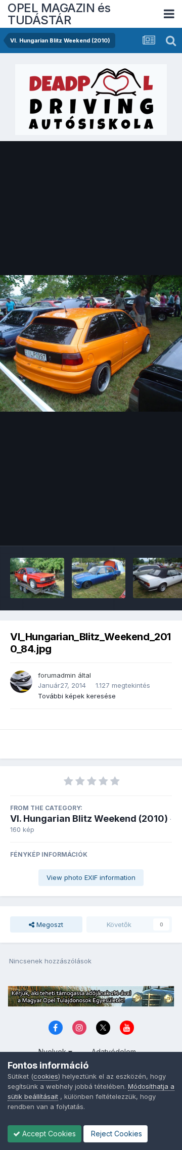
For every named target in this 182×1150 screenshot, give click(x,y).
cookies (45, 1076)
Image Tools (140, 527)
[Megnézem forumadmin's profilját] (21, 682)
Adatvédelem (114, 1051)
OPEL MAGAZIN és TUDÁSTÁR (59, 14)
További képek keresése (77, 696)
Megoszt (48, 924)
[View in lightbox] (91, 343)
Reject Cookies (115, 1133)
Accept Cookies (48, 1133)
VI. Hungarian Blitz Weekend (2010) (89, 818)
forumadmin (57, 675)
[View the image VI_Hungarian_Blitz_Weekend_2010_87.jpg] (99, 578)
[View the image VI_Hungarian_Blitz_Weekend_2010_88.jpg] (37, 578)
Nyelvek (53, 1051)
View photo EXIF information (91, 877)
